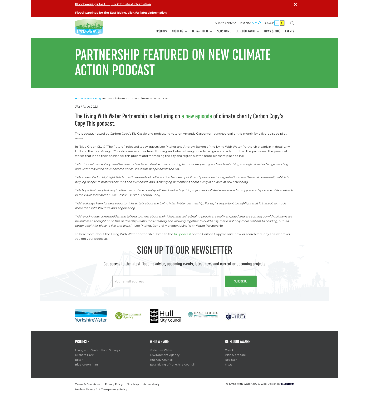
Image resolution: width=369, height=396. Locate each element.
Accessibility (151, 384)
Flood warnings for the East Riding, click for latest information (121, 12)
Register (231, 359)
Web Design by (271, 383)
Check (229, 350)
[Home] (100, 27)
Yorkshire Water (161, 350)
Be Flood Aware (246, 31)
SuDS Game (224, 31)
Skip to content (225, 23)
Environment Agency (165, 355)
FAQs (228, 364)
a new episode (196, 116)
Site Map (133, 384)
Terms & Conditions (87, 384)
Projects (161, 31)
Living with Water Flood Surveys (97, 350)
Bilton (79, 359)
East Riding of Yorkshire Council (172, 364)
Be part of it (200, 31)
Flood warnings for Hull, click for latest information (113, 4)
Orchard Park (84, 355)
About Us (178, 31)
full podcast (182, 234)
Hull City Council (161, 359)
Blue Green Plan (86, 364)
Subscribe (240, 281)
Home (79, 98)
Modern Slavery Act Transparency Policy (101, 389)
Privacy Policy (114, 384)
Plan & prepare (235, 355)
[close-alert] (295, 4)
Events (289, 31)
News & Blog (272, 31)
